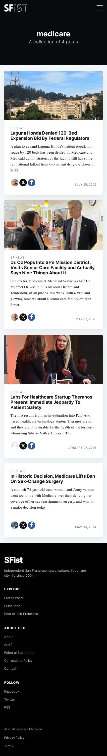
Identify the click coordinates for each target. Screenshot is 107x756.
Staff (8, 645)
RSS (7, 707)
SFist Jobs (12, 606)
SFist (13, 560)
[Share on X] (23, 182)
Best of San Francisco (21, 614)
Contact (10, 668)
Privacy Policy (14, 737)
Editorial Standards (18, 653)
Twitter (9, 699)
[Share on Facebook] (31, 182)
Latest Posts (14, 598)
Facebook (11, 691)
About (9, 637)
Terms (8, 746)
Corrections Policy (18, 660)
